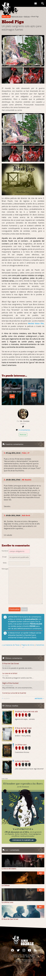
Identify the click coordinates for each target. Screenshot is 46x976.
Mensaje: (5, 569)
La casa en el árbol (9, 673)
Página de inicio (16, 16)
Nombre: (5, 551)
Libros (33, 957)
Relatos (28, 957)
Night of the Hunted (10, 683)
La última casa (20, 744)
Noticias (27, 16)
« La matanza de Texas (11, 645)
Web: (5, 563)
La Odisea (6, 885)
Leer (12, 396)
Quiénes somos (17, 955)
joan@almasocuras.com (26, 959)
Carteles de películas (19, 957)
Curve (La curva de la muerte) (14, 693)
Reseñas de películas (29, 955)
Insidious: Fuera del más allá (26, 711)
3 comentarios (24, 430)
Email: (4, 557)
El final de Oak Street (10, 663)
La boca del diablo (22, 761)
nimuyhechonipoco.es (27, 961)
